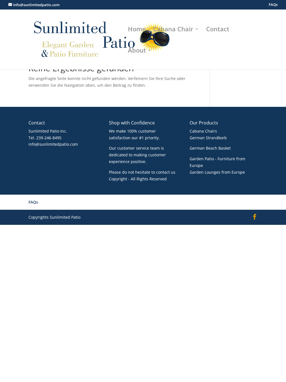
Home (137, 30)
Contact (217, 30)
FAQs (273, 5)
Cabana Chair (173, 30)
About (137, 51)
